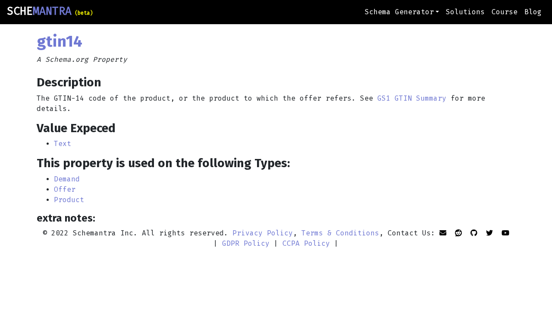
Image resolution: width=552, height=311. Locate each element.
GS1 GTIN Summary (411, 98)
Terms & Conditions (340, 233)
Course (505, 12)
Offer (64, 189)
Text (62, 144)
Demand (67, 179)
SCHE (50, 11)
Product (69, 200)
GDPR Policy (246, 243)
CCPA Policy (306, 243)
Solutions (465, 12)
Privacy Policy (262, 233)
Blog (533, 12)
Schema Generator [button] (399, 12)
